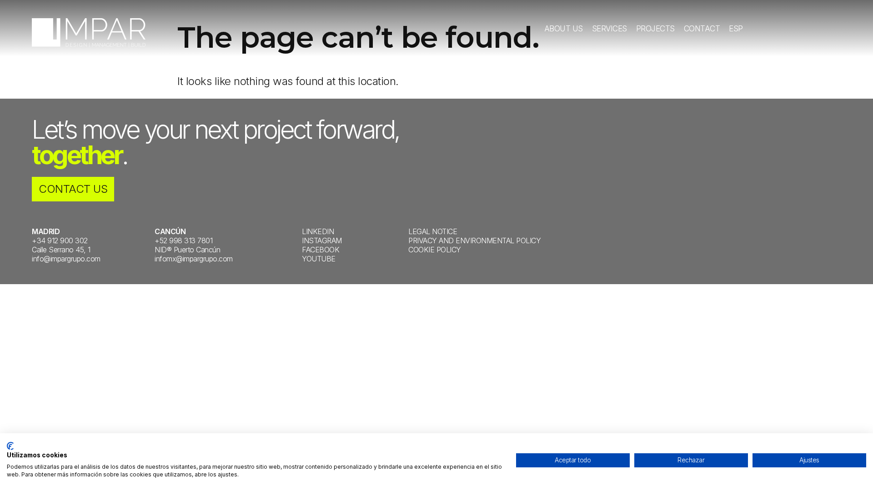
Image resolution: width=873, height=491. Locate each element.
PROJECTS (655, 28)
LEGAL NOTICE (432, 231)
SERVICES (609, 28)
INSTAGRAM (322, 240)
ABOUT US (563, 28)
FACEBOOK (320, 249)
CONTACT (702, 28)
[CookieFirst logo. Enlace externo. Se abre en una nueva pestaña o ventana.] (10, 446)
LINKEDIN (318, 231)
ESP (736, 28)
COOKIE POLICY (434, 249)
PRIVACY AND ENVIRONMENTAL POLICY (474, 240)
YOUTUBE (319, 258)
